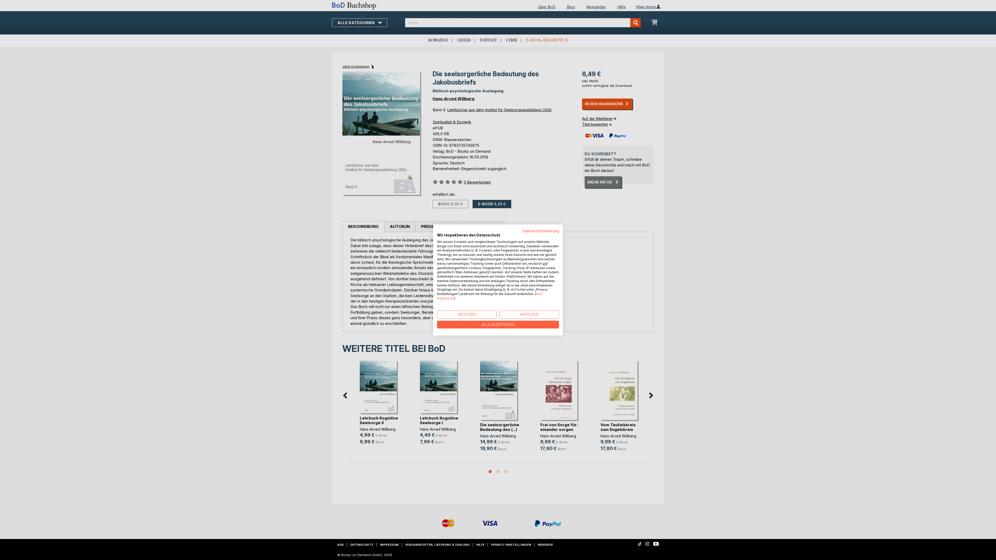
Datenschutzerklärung (540, 231)
